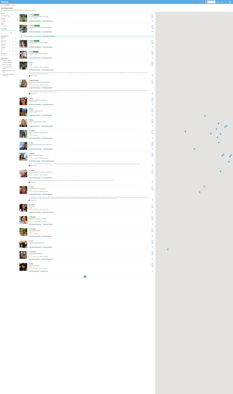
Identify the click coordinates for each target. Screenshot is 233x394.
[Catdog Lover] (86, 208)
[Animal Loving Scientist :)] (86, 267)
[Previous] (82, 277)
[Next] (90, 277)
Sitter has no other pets (8, 62)
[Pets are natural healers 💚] (86, 232)
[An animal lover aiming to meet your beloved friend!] (86, 87)
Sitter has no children (7, 64)
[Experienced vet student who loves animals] (86, 101)
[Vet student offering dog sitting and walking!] (86, 55)
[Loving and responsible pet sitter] (86, 255)
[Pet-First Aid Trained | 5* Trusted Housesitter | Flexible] (86, 29)
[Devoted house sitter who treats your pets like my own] (86, 146)
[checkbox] (1, 60)
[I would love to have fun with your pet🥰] (86, 220)
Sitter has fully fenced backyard (7, 67)
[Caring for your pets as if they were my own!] (86, 134)
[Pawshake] (5, 2)
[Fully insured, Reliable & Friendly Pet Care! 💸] (86, 18)
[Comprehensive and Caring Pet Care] (86, 244)
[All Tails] (86, 69)
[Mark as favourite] (152, 20)
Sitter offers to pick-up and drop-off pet (8, 75)
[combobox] (9, 16)
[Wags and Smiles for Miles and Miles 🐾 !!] (86, 193)
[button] (219, 123)
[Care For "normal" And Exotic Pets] (86, 159)
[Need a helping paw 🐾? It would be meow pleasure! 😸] (86, 176)
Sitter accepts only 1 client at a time (9, 71)
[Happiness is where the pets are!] (86, 112)
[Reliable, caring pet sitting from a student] (86, 123)
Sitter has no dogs (6, 60)
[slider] (1, 30)
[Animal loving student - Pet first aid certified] (86, 44)
